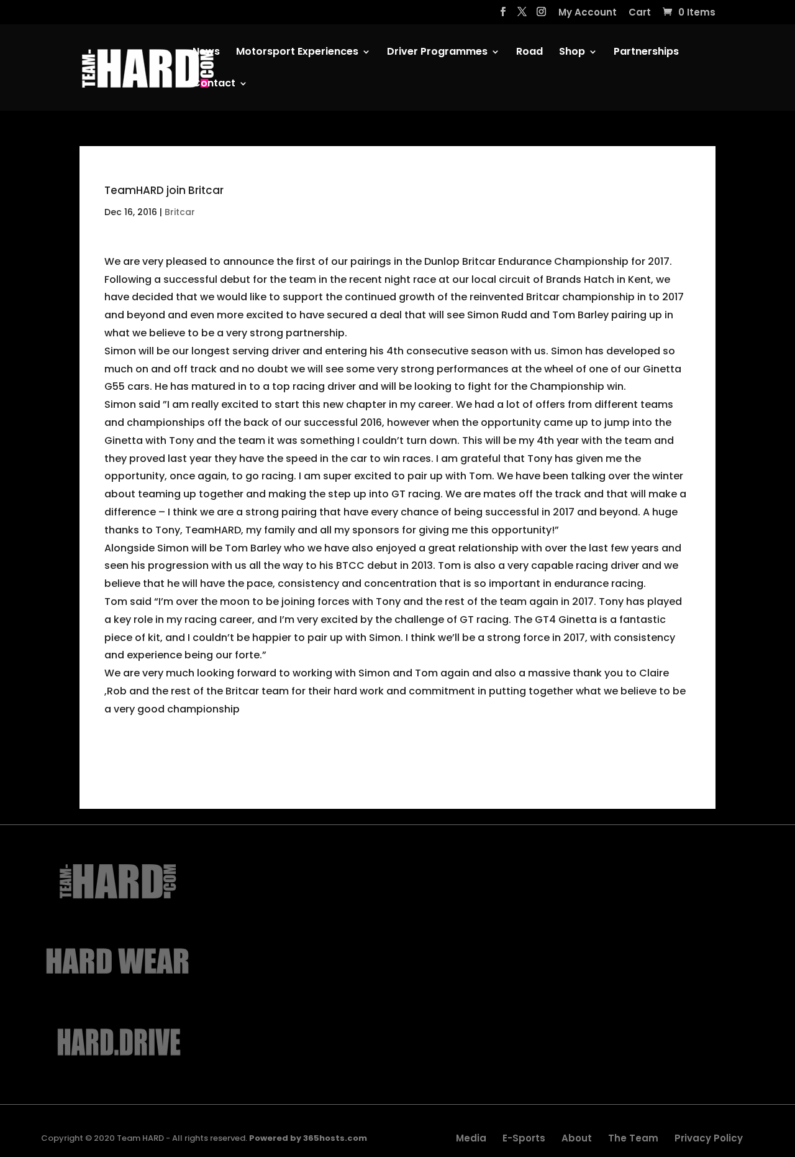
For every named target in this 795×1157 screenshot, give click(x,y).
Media (471, 1138)
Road (529, 52)
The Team (633, 1138)
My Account (587, 13)
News (206, 52)
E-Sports (523, 1138)
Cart (640, 13)
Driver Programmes (437, 52)
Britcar (180, 212)
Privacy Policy (709, 1138)
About (576, 1138)
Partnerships (646, 52)
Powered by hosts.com (308, 1138)
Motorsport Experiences (297, 52)
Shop (572, 52)
